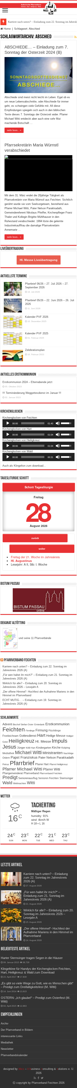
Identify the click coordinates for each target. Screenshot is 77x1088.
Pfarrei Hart (42, 764)
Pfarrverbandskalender (14, 1055)
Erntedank (39, 724)
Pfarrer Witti (51, 769)
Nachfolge (68, 753)
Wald (7, 782)
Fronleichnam (10, 735)
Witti (31, 782)
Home (7, 28)
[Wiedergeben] (8, 423)
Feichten (13, 729)
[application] (38, 423)
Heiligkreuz (21, 741)
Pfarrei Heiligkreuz (58, 764)
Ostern (6, 757)
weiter (42, 548)
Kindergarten (43, 747)
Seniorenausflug (27, 778)
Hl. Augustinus (21, 561)
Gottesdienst (27, 735)
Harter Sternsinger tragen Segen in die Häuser (32, 958)
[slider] (32, 423)
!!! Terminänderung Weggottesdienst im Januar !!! (31, 392)
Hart (41, 735)
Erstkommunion (57, 724)
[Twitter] (42, 1078)
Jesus (9, 747)
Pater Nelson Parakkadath (56, 757)
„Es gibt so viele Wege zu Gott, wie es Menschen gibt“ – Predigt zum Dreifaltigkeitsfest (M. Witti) (37, 985)
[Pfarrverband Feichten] (38, 8)
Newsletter (7, 1048)
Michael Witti (28, 752)
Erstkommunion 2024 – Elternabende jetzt (27, 382)
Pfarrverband (31, 773)
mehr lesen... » (14, 130)
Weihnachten (19, 783)
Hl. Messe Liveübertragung (38, 260)
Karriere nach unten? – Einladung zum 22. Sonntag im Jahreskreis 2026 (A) (45, 877)
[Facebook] (38, 1078)
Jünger (21, 747)
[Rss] (34, 1078)
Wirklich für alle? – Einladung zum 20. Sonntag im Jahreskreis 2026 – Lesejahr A (48, 913)
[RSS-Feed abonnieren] (75, 37)
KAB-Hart (30, 748)
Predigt (9, 777)
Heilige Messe (55, 735)
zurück (35, 538)
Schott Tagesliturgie (39, 487)
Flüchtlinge (54, 730)
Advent (7, 724)
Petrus (5, 764)
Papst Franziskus (24, 757)
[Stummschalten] (58, 423)
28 (37, 511)
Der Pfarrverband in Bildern (17, 1029)
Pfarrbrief (22, 763)
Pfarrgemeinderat (12, 773)
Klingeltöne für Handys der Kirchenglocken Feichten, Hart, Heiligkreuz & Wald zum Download (36, 970)
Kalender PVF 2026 (36, 316)
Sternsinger (66, 778)
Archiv (4, 1023)
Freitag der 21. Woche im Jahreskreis (35, 557)
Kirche (56, 747)
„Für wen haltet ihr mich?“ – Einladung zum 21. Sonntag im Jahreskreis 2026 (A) (43, 895)
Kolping (65, 747)
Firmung (42, 730)
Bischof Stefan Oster (23, 724)
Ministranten (53, 753)
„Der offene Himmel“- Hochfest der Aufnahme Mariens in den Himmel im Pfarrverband (48, 932)
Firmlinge (30, 730)
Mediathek (8, 753)
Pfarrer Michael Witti (22, 769)
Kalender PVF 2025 (36, 333)
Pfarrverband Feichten (20, 660)
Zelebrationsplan (35, 349)
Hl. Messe (43, 741)
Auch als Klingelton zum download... (24, 465)
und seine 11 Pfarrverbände (34, 638)
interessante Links (12, 1036)
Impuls (59, 741)
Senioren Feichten (48, 778)
